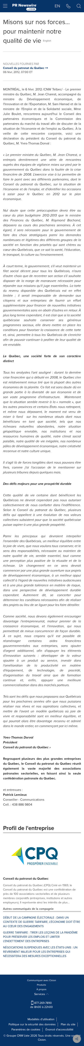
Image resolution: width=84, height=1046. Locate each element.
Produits (41, 985)
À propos (41, 989)
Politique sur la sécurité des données (32, 1024)
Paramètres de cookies (25, 1029)
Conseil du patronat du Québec (26, 878)
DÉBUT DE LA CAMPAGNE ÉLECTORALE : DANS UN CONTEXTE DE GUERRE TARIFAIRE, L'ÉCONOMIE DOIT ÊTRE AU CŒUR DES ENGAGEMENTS (41, 921)
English (47, 41)
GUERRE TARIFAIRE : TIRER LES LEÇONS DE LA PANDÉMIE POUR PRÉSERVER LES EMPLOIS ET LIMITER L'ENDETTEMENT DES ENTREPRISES (40, 936)
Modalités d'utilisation (41, 1019)
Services (40, 994)
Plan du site (68, 1024)
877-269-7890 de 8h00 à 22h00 (41, 1005)
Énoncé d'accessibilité (59, 1029)
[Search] (79, 6)
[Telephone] (68, 6)
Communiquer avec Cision (41, 980)
